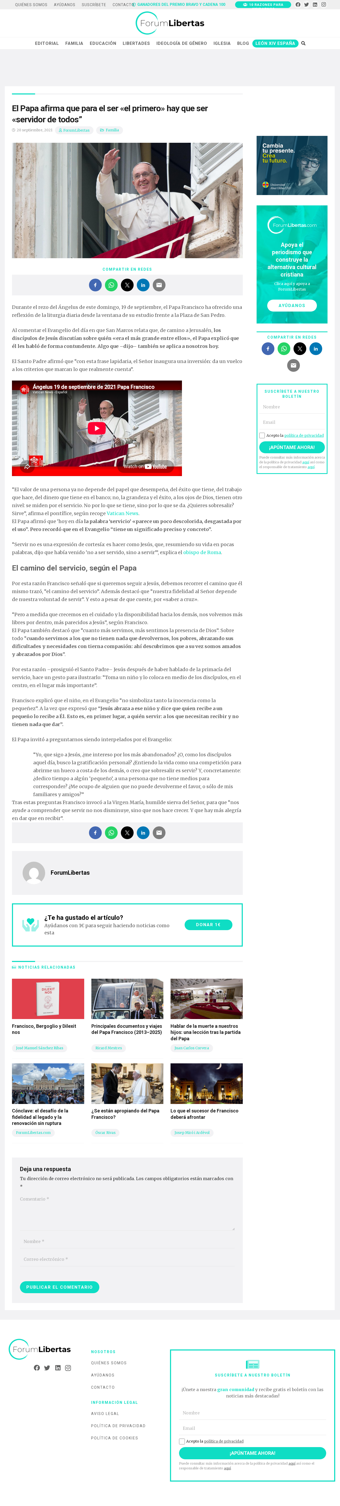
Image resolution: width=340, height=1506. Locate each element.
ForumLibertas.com (33, 1132)
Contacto (103, 1387)
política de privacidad (304, 435)
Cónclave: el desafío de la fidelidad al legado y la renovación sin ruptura (40, 1117)
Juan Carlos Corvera (192, 1048)
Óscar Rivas (105, 1132)
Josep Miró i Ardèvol (192, 1132)
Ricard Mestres (108, 1048)
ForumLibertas (76, 130)
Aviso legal (105, 1414)
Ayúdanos (103, 1375)
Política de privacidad (118, 1426)
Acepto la (295, 435)
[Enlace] (169, 23)
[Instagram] (324, 4)
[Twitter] (307, 4)
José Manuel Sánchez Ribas (39, 1048)
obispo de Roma (202, 552)
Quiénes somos (109, 1363)
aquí (305, 462)
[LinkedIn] (315, 4)
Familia (112, 130)
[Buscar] (303, 43)
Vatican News (122, 513)
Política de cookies (114, 1438)
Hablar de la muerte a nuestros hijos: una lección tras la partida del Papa (206, 1032)
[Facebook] (298, 4)
